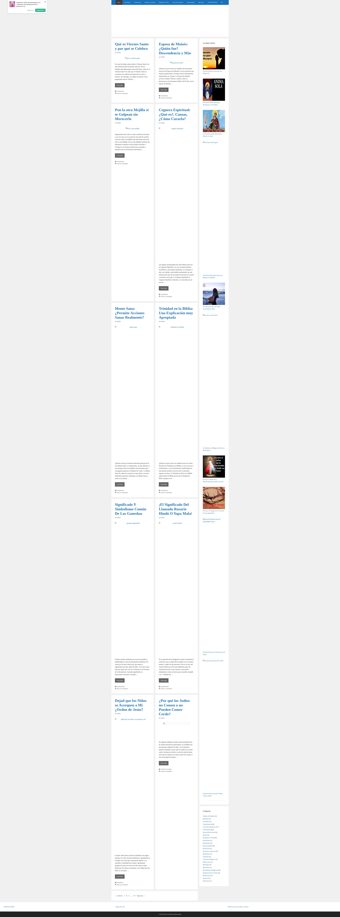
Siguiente (141, 896)
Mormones (201, 2)
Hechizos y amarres (150, 2)
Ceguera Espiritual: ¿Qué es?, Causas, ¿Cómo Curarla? (174, 114)
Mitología (206, 865)
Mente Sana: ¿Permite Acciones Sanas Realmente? (129, 313)
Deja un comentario (122, 93)
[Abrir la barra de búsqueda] (221, 2)
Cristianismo (137, 2)
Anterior (119, 896)
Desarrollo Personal (209, 832)
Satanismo (206, 881)
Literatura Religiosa (209, 859)
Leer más (121, 85)
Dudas (205, 835)
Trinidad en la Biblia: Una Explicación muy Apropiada (176, 313)
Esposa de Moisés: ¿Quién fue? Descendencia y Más (175, 48)
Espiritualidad (191, 2)
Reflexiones (206, 875)
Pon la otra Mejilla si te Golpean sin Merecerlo (132, 114)
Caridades (206, 821)
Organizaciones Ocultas (210, 873)
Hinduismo (206, 854)
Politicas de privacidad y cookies (238, 907)
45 (135, 896)
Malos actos (206, 862)
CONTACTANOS (212, 2)
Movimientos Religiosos (210, 870)
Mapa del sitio (120, 907)
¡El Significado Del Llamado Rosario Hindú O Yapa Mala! (175, 509)
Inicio (119, 2)
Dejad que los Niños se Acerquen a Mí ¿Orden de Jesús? (130, 705)
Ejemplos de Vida (164, 2)
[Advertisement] (170, 20)
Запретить (30, 10)
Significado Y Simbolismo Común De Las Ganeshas (130, 509)
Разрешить (40, 10)
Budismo (205, 819)
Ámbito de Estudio (166, 769)
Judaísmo (206, 857)
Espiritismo (120, 882)
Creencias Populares (177, 2)
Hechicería (206, 848)
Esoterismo (206, 840)
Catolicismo (127, 2)
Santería (205, 878)
